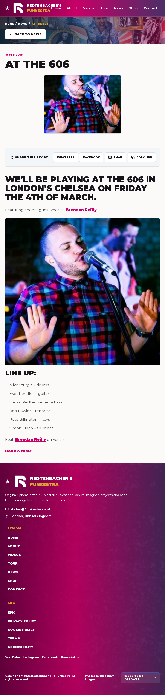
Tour (104, 8)
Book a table (18, 451)
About (72, 8)
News (118, 8)
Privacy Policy (22, 621)
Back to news (28, 34)
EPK (11, 612)
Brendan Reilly (81, 210)
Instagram (31, 657)
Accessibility (20, 647)
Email (118, 157)
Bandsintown (71, 657)
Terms (14, 638)
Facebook (91, 157)
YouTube (12, 657)
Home (56, 8)
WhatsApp (65, 157)
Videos (88, 8)
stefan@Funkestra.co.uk (30, 509)
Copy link (144, 157)
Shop (133, 8)
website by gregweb (133, 677)
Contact (150, 8)
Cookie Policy (21, 630)
